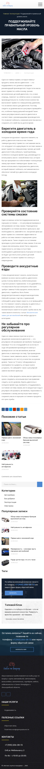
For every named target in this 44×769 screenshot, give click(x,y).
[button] (39, 484)
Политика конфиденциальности (16, 729)
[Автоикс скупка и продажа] (8, 4)
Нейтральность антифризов (21, 527)
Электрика (8, 506)
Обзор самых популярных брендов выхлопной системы (32, 440)
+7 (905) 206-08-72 (22, 639)
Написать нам (21, 649)
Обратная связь (10, 726)
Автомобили (9, 495)
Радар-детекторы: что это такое (23, 560)
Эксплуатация (29, 73)
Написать (13, 593)
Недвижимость (10, 710)
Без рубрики (9, 499)
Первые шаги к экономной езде (22, 538)
